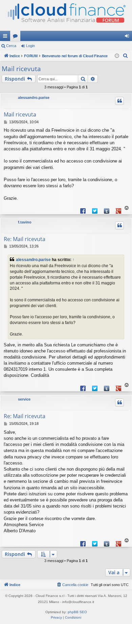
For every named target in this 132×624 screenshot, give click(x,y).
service (24, 399)
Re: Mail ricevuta (24, 239)
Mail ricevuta (21, 68)
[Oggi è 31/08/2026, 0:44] (117, 56)
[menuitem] (126, 56)
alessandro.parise (33, 97)
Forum (16, 37)
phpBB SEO (77, 612)
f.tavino (24, 222)
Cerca (11, 46)
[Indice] (66, 15)
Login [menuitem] (128, 37)
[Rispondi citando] (119, 101)
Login (30, 46)
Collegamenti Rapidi (6, 37)
